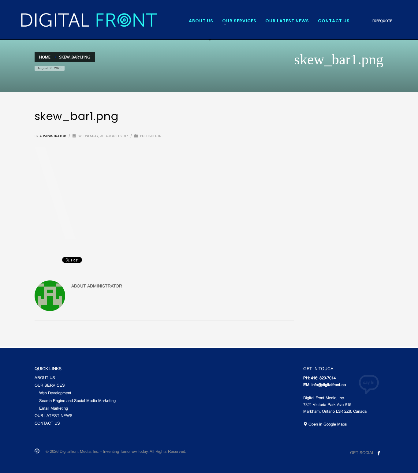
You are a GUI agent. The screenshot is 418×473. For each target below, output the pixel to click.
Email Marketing (53, 409)
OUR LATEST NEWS (54, 416)
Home (44, 57)
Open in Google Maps (327, 424)
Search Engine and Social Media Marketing (77, 401)
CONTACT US (47, 424)
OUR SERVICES (50, 386)
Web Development (55, 393)
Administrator (53, 135)
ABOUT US (45, 378)
